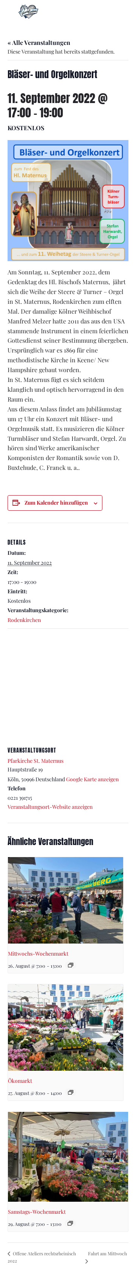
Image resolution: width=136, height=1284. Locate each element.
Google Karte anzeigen (92, 779)
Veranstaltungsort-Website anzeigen (50, 806)
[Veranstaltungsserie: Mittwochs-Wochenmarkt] (70, 965)
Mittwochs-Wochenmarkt (38, 953)
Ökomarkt (20, 1080)
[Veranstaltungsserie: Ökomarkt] (70, 1092)
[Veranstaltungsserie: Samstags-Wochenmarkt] (70, 1223)
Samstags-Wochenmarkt (37, 1211)
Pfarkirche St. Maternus (35, 760)
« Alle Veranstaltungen (39, 42)
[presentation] (65, 900)
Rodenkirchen (24, 620)
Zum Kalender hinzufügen (56, 502)
